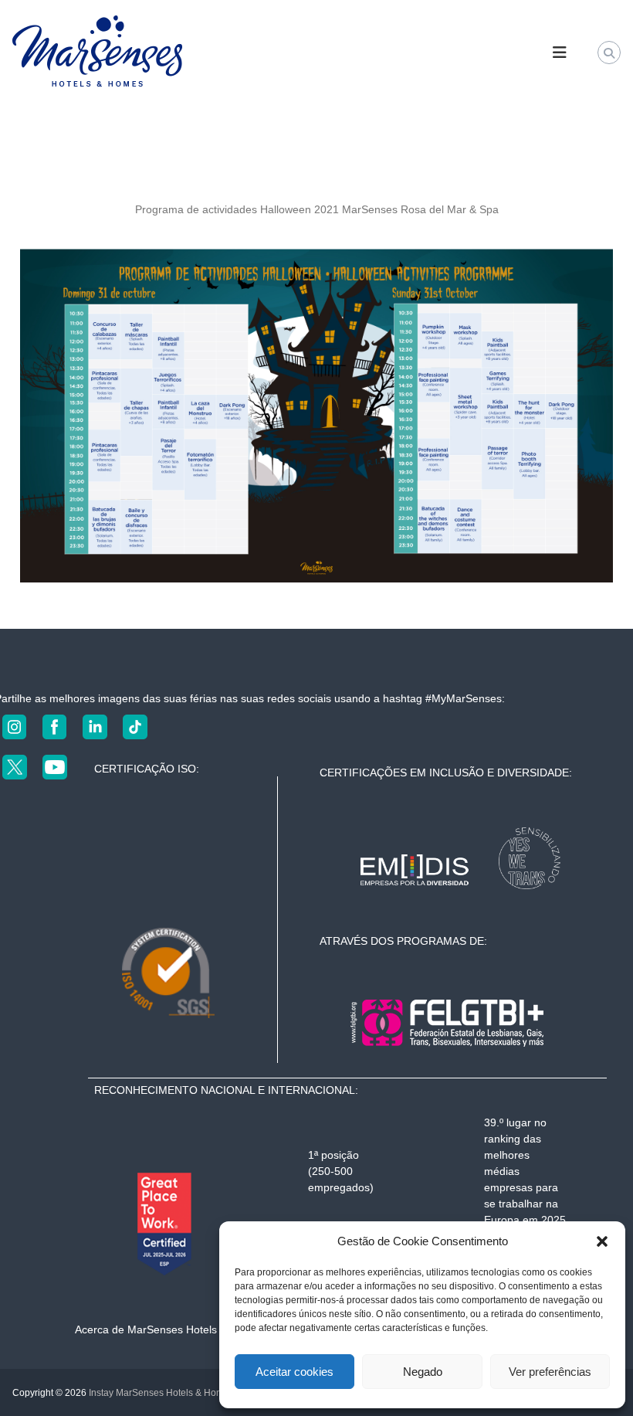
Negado (422, 1371)
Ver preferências (550, 1371)
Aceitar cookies (294, 1371)
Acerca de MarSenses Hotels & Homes (170, 1329)
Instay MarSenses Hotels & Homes (161, 1392)
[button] (602, 1241)
